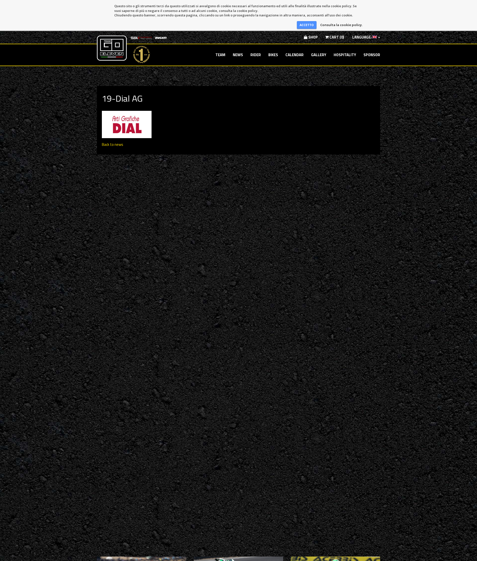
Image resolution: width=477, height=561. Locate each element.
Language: (362, 37)
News (238, 55)
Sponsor (371, 55)
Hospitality (345, 55)
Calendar (294, 55)
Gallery (318, 55)
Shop (313, 37)
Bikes (273, 55)
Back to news (112, 144)
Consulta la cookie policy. (341, 25)
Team (220, 55)
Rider (255, 55)
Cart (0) (336, 37)
